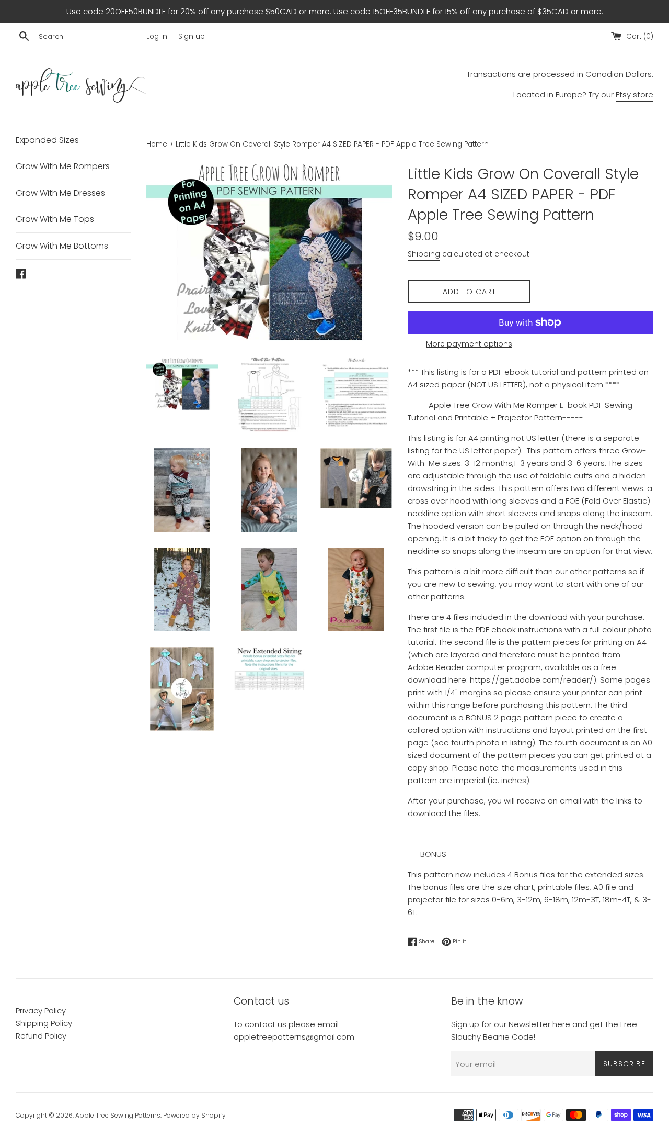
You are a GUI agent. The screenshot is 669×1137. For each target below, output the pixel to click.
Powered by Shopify (194, 1115)
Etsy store (634, 94)
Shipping (424, 254)
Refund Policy (41, 1035)
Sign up (191, 36)
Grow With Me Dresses (60, 193)
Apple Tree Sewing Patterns (117, 1115)
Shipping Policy (44, 1023)
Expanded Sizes (47, 140)
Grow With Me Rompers (63, 166)
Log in (156, 36)
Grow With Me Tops (55, 219)
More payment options (469, 344)
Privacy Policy (41, 1010)
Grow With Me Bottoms (62, 246)
